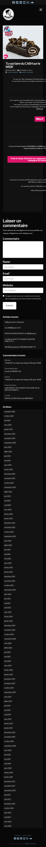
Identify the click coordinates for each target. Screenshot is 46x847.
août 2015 (7, 812)
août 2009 (7, 826)
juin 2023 (7, 496)
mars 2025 (8, 425)
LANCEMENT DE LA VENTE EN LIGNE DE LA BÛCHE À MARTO (22, 389)
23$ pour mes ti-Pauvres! (14, 322)
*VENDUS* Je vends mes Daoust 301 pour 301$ (23, 363)
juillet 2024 (8, 451)
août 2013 (7, 821)
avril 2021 (7, 607)
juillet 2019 (8, 701)
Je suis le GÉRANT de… (13, 371)
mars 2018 (8, 768)
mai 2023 (7, 500)
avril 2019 (7, 714)
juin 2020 (7, 652)
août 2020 (7, 643)
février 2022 (8, 567)
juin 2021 (7, 598)
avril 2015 (7, 817)
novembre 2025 (9, 411)
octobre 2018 (9, 741)
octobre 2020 (9, 634)
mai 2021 (7, 603)
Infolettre (26, 835)
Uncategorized (12, 72)
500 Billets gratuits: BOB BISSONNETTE (20, 347)
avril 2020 (7, 661)
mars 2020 (8, 665)
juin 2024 (7, 456)
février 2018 (8, 772)
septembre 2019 (10, 692)
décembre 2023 (9, 474)
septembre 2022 (10, 536)
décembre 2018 (9, 732)
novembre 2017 (9, 786)
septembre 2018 (10, 746)
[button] (40, 9)
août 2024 (7, 447)
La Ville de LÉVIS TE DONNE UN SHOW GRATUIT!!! (20, 340)
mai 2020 (7, 656)
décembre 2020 (9, 625)
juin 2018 (7, 755)
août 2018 (7, 750)
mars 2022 (8, 563)
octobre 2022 (9, 532)
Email (6, 273)
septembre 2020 (10, 639)
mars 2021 (8, 612)
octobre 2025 (9, 416)
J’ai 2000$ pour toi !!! (13, 328)
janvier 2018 (8, 777)
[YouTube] (24, 2)
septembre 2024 (10, 443)
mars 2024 (8, 465)
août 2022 (7, 541)
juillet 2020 (8, 648)
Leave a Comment (27, 72)
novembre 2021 (9, 581)
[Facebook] (13, 2)
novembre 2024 (9, 438)
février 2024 (8, 469)
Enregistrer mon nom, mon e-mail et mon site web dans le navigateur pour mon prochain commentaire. (23, 297)
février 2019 (8, 723)
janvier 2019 (8, 728)
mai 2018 (7, 759)
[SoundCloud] (32, 2)
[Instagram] (28, 2)
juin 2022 (7, 549)
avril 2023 (7, 505)
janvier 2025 (8, 429)
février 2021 (8, 616)
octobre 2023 (9, 483)
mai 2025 (7, 420)
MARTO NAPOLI (30, 843)
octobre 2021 (9, 585)
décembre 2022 (9, 523)
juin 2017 (7, 795)
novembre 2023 (9, 478)
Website (8, 285)
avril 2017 (7, 799)
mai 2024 (7, 460)
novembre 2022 (9, 527)
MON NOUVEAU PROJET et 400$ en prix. (21, 333)
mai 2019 (7, 710)
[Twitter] (17, 2)
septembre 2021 (10, 590)
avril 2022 (7, 558)
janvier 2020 (8, 674)
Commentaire (11, 238)
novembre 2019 (9, 683)
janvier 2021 (8, 621)
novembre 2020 (9, 630)
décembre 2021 (9, 576)
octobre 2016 (9, 808)
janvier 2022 (8, 572)
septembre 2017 (10, 790)
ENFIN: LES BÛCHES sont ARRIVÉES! (19, 398)
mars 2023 (8, 509)
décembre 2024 (9, 434)
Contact (18, 835)
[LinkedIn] (21, 2)
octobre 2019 (9, 688)
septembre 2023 (10, 487)
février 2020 (8, 670)
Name (7, 261)
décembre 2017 (9, 781)
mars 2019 (8, 719)
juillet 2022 (8, 545)
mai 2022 (7, 554)
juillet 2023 (8, 492)
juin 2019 (7, 705)
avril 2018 (7, 763)
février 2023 (8, 514)
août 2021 (7, 594)
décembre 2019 (9, 679)
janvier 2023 (8, 518)
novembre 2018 (9, 737)
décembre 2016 (9, 804)
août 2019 (7, 697)
